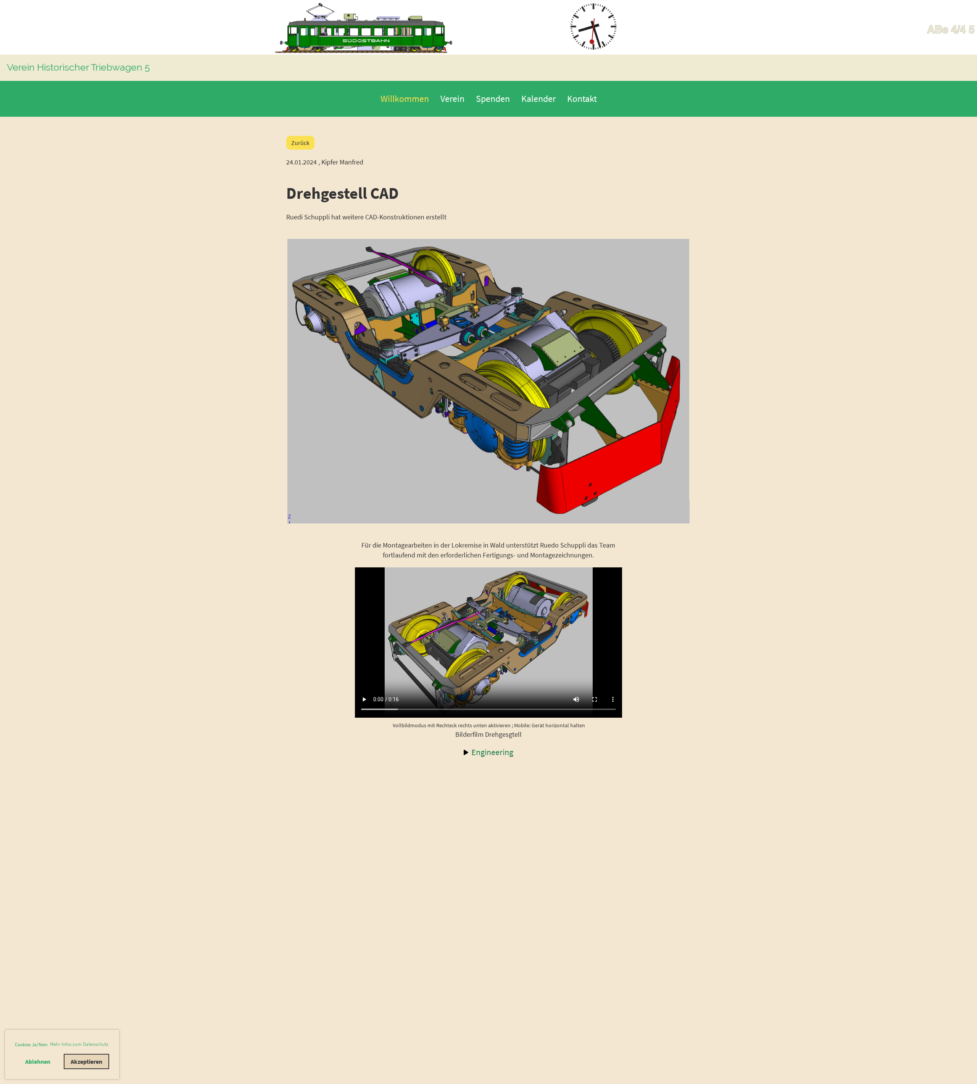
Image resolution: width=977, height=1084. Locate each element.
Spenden (493, 99)
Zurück (300, 143)
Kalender (538, 99)
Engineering (492, 752)
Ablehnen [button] (37, 1061)
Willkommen (404, 99)
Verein (452, 99)
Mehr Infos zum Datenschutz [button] (79, 1044)
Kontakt (582, 99)
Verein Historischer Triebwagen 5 (78, 67)
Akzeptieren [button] (86, 1061)
